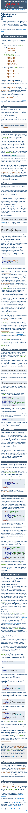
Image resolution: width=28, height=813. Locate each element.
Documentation (15, 9)
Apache (2, 9)
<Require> (20, 721)
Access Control (20, 798)
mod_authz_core (16, 82)
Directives (8, 808)
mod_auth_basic (11, 48)
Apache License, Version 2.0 (15, 805)
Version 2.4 (22, 9)
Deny (21, 735)
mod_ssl (6, 127)
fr (19, 802)
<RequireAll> (18, 563)
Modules (3, 808)
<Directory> (4, 137)
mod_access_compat (10, 97)
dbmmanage (20, 334)
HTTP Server (8, 9)
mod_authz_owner (11, 76)
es (17, 802)
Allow (18, 735)
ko (24, 802)
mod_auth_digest (11, 50)
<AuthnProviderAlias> (11, 789)
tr (26, 802)
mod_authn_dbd (11, 58)
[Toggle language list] (2, 18)
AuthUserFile (6, 322)
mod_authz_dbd (11, 70)
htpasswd (15, 206)
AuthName (5, 288)
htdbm (2, 335)
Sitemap (21, 808)
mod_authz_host (11, 74)
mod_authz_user (11, 77)
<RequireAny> (4, 564)
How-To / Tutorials (5, 10)
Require (17, 67)
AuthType (20, 45)
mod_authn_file (11, 61)
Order (14, 735)
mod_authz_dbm (11, 71)
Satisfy (3, 736)
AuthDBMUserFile (5, 332)
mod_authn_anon (11, 57)
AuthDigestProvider (9, 55)
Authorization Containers (7, 568)
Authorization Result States (13, 623)
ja (21, 802)
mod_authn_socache (12, 64)
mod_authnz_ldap (11, 63)
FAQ (12, 808)
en (14, 802)
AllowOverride (9, 145)
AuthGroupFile (21, 356)
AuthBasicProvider (9, 54)
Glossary (16, 808)
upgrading (12, 756)
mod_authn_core (5, 82)
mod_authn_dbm (11, 60)
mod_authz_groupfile (13, 73)
